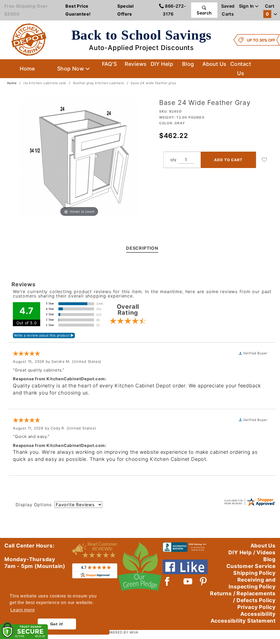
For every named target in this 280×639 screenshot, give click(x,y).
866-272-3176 (174, 10)
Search (204, 13)
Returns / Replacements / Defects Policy (243, 596)
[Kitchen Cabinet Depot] (29, 39)
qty (173, 159)
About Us (214, 64)
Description (142, 248)
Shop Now (71, 68)
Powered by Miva (121, 632)
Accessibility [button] (258, 614)
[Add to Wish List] (264, 160)
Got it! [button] (57, 624)
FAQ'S (109, 64)
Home (27, 68)
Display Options (34, 504)
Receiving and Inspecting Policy (252, 583)
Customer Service (251, 566)
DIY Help (162, 64)
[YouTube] (188, 581)
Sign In (247, 6)
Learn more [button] (22, 610)
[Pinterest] (203, 581)
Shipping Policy (254, 573)
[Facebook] (167, 581)
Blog (188, 64)
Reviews (135, 64)
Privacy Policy (256, 607)
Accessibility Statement (243, 620)
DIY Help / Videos (252, 552)
